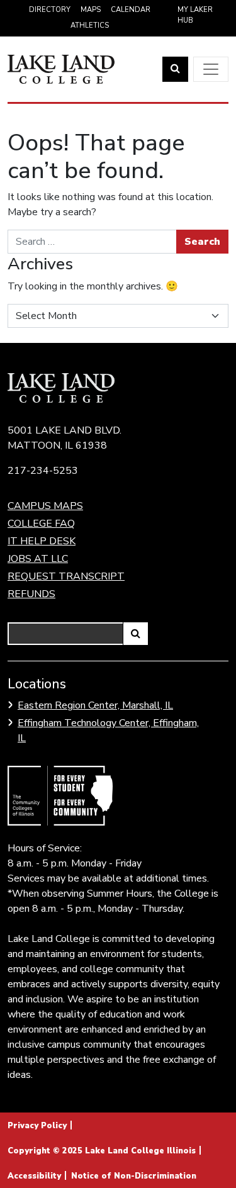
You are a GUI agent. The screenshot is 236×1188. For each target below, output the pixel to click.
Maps (91, 9)
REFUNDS (31, 594)
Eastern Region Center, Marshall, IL (95, 705)
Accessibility (34, 1176)
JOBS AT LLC (38, 559)
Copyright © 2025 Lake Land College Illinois (102, 1151)
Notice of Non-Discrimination (133, 1176)
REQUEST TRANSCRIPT (66, 576)
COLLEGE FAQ (41, 523)
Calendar (130, 9)
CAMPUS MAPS (45, 506)
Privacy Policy (37, 1125)
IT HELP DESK (42, 541)
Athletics (89, 25)
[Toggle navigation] (210, 69)
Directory (49, 9)
